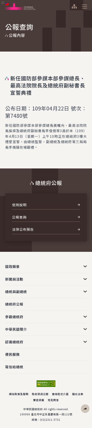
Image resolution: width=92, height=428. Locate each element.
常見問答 (53, 400)
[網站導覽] (74, 6)
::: (2, 2)
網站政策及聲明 (18, 394)
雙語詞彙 (38, 400)
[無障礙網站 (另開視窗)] (46, 383)
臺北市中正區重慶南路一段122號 (51, 414)
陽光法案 (77, 394)
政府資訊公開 (40, 394)
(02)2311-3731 (50, 419)
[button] (85, 408)
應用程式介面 (60, 394)
